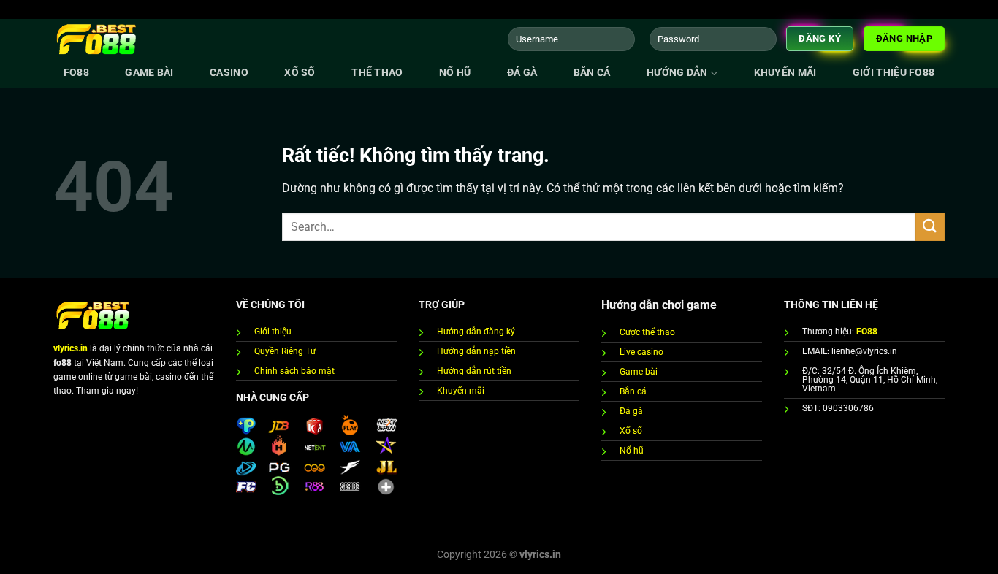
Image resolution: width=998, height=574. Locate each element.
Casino (229, 72)
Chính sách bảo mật (294, 371)
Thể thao (377, 72)
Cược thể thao (647, 332)
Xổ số (631, 431)
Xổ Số (299, 72)
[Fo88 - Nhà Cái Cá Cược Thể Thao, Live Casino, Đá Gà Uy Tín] (97, 39)
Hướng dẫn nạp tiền (476, 351)
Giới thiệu (273, 331)
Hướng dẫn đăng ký (476, 331)
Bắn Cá (592, 72)
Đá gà (631, 411)
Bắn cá (633, 391)
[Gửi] (930, 227)
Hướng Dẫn (677, 72)
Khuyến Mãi (785, 72)
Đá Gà (522, 72)
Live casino (641, 352)
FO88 (76, 72)
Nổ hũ (455, 72)
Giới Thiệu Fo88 (893, 72)
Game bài (149, 72)
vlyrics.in (70, 348)
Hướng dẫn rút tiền (474, 371)
